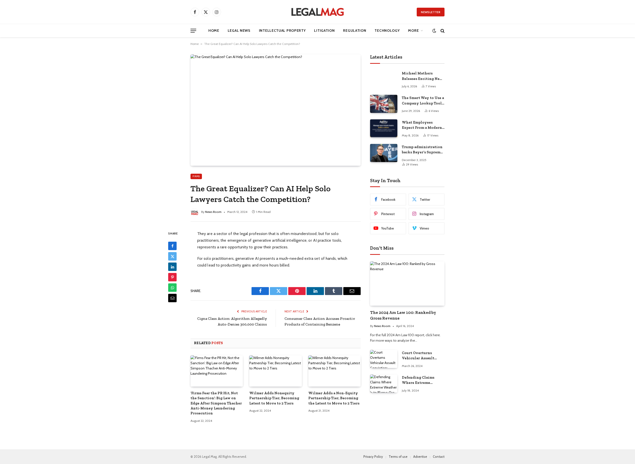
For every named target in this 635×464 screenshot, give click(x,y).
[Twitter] (172, 256)
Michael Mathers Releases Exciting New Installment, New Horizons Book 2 (422, 76)
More (413, 30)
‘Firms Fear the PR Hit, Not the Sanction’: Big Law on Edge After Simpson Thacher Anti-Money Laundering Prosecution (216, 403)
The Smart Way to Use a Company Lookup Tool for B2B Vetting (423, 101)
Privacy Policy (373, 457)
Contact (438, 457)
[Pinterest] (172, 277)
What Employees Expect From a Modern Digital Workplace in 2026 (422, 125)
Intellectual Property (282, 30)
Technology (387, 30)
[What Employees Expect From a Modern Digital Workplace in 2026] (383, 128)
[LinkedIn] (172, 267)
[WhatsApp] (172, 287)
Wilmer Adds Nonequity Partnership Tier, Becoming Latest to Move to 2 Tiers (274, 398)
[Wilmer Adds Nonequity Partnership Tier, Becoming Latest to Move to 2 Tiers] (275, 371)
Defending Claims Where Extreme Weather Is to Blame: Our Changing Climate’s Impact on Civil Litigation (420, 380)
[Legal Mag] (317, 12)
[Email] (172, 298)
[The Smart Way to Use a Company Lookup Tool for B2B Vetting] (383, 104)
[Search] (442, 30)
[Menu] (193, 30)
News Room (213, 212)
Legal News (239, 30)
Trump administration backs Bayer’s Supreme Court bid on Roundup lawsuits (422, 150)
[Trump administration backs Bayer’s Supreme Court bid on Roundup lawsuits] (383, 153)
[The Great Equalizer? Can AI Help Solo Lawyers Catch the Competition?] (275, 110)
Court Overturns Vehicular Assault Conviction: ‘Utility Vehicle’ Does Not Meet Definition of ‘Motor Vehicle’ (423, 356)
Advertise (420, 457)
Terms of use (398, 457)
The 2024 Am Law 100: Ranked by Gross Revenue (403, 315)
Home (213, 30)
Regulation (354, 30)
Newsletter (430, 12)
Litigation (324, 30)
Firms (196, 176)
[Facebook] (172, 246)
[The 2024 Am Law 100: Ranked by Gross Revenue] (407, 283)
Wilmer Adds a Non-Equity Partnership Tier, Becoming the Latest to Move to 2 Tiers (333, 398)
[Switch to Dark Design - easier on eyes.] (434, 31)
